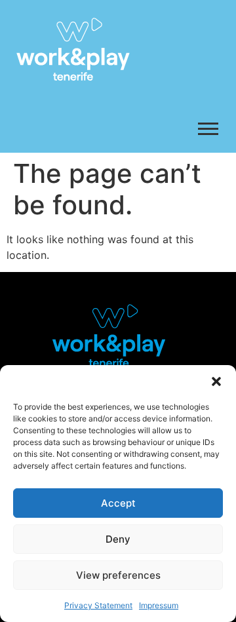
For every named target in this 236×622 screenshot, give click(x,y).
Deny (118, 539)
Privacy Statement (98, 605)
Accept (118, 503)
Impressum (158, 605)
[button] (216, 381)
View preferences (118, 575)
